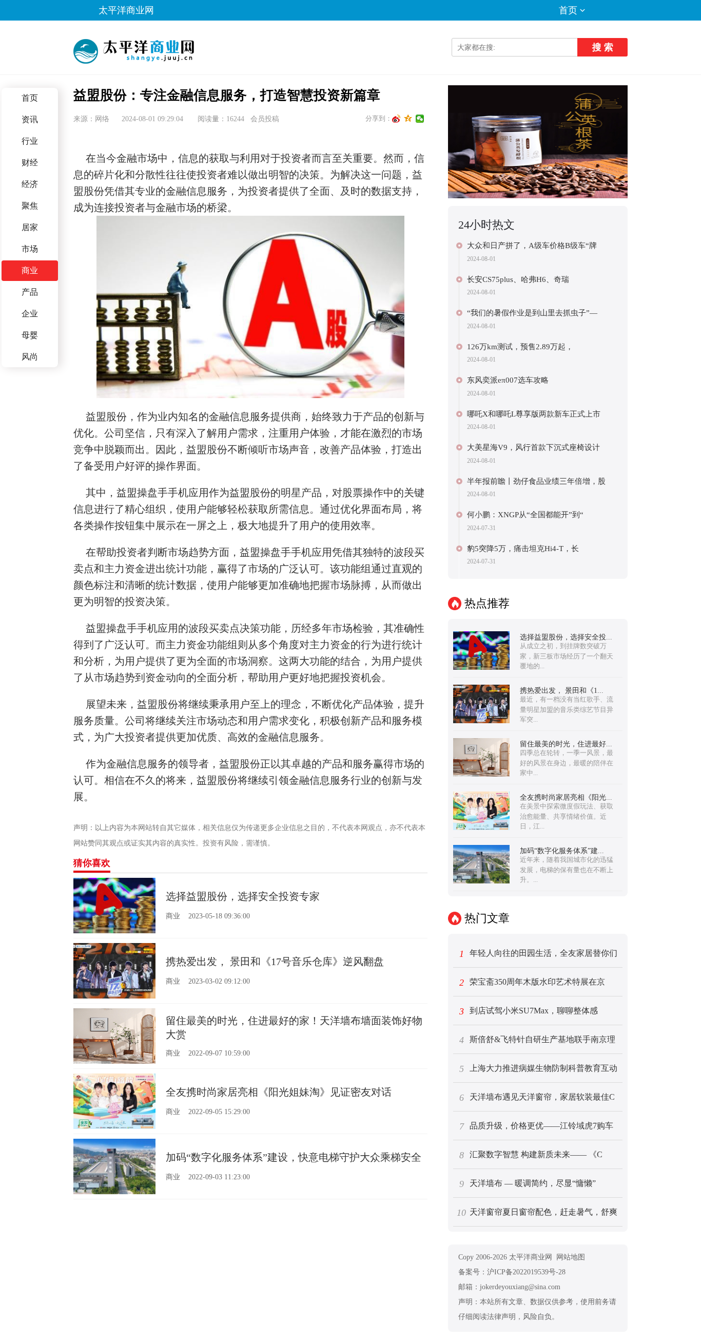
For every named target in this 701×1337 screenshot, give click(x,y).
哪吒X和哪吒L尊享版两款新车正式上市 (533, 414)
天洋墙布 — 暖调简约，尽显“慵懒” (527, 1184)
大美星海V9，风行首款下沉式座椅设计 (533, 447)
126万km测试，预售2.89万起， (520, 347)
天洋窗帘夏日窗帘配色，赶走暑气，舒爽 (537, 1213)
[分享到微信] (420, 119)
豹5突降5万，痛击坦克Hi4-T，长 (523, 548)
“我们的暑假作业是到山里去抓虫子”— (532, 313)
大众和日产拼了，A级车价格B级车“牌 (532, 245)
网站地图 (570, 1257)
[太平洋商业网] (135, 51)
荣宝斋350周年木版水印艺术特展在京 (532, 982)
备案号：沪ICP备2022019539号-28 (512, 1272)
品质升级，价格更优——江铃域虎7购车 (536, 1126)
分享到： (378, 118)
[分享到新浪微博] (396, 119)
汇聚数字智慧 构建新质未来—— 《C (531, 1155)
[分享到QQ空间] (408, 119)
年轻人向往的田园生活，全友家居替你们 (538, 954)
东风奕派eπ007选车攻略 (508, 380)
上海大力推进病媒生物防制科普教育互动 (538, 1069)
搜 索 (602, 47)
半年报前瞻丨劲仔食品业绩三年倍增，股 (536, 481)
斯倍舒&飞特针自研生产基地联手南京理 (537, 1040)
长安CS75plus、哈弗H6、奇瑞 (518, 279)
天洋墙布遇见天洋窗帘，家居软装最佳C (537, 1098)
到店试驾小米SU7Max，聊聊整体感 (528, 1011)
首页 (568, 10)
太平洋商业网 (126, 10)
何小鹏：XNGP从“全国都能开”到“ (525, 515)
